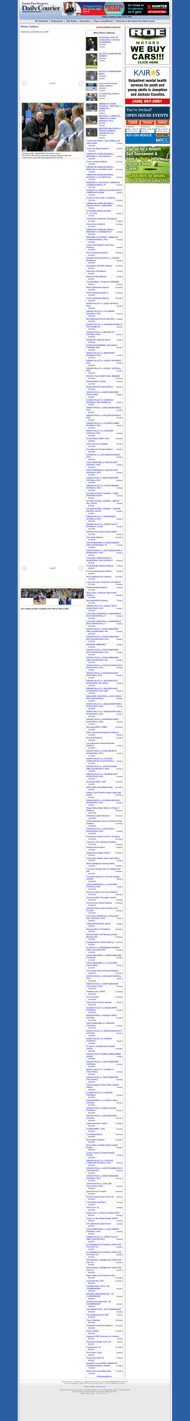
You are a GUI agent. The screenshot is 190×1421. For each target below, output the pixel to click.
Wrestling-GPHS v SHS (96, 782)
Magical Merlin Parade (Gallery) (100, 387)
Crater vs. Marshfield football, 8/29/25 (102, 1218)
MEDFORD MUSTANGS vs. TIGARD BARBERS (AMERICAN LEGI (110, 130)
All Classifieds (41, 21)
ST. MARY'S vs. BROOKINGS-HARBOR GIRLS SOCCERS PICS (103, 949)
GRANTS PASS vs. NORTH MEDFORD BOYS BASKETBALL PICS (103, 638)
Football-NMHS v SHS (96, 1129)
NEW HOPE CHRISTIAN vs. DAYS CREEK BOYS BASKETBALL (104, 697)
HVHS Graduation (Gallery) (98, 298)
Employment (57, 21)
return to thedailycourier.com (108, 27)
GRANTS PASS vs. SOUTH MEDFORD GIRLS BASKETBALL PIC (102, 659)
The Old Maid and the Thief (98, 1315)
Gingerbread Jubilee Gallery (98, 853)
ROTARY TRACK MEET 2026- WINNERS (103, 376)
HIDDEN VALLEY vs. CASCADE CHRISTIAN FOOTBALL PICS (100, 1162)
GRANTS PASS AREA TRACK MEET (102, 532)
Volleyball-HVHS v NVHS (97, 1123)
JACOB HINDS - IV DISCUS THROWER (103, 282)
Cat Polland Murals (94, 1134)
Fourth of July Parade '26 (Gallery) (101, 198)
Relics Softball (93, 1331)
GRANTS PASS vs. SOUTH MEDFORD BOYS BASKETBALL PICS (102, 651)
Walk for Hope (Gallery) (96, 277)
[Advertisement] (147, 204)
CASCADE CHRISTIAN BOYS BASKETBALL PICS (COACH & (100, 559)
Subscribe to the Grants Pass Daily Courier (135, 21)
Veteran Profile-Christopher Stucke (101, 898)
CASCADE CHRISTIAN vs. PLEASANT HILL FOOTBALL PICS (103, 917)
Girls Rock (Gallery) (95, 537)
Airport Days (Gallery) (96, 224)
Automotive (85, 21)
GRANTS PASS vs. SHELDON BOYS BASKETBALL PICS (102, 752)
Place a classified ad (103, 21)
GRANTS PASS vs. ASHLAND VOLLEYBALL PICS (99, 1185)
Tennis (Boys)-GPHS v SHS (98, 439)
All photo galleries (104, 1376)
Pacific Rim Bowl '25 (95, 1358)
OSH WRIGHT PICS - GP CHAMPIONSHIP (104, 1309)
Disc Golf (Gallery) (94, 738)
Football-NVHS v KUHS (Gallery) (100, 942)
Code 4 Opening (93, 1320)
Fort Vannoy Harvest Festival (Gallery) (103, 971)
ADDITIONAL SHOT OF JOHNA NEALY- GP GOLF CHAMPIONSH (109, 40)
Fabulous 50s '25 (94, 1347)
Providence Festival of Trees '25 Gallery (103, 837)
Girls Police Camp (94, 1353)
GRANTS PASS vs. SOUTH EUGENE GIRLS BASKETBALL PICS (102, 767)
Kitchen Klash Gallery (96, 847)
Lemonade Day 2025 (95, 1281)
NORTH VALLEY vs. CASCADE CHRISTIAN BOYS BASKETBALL (100, 760)
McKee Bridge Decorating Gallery (101, 864)
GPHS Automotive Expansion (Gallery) (103, 732)
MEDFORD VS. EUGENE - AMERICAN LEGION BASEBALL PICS (102, 238)
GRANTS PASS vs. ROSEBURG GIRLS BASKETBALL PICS (103, 720)
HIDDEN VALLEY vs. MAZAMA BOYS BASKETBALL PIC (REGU (102, 682)
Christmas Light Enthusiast (98, 816)
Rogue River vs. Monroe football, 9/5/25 (103, 1213)
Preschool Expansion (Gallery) (99, 571)
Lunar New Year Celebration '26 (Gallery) (104, 582)
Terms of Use (101, 1386)
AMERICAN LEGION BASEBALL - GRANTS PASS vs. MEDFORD (101, 204)
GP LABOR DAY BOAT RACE (99, 1224)
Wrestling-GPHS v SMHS (97, 727)
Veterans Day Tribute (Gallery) (99, 903)
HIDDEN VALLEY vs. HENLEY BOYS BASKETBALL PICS (102, 607)
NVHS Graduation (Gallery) (98, 287)
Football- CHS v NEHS (96, 992)
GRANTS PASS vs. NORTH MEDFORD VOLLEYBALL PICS (103, 985)
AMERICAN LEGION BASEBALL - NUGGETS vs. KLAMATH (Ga (101, 176)
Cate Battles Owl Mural (96, 1202)
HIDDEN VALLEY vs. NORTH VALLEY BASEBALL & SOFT (102, 525)
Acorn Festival (93, 997)
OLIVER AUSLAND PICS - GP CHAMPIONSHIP (99, 1303)
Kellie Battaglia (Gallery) (97, 587)
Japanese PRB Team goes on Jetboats (103, 1336)
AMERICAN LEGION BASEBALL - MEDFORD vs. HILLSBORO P (101, 155)
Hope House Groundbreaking (99, 1371)
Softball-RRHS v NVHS (96, 381)
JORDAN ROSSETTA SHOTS (99, 924)
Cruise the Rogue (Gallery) (98, 149)
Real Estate (71, 21)
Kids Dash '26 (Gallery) (96, 271)
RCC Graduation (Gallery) (97, 253)
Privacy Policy (89, 1386)
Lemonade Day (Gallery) (109, 94)
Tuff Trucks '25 (93, 1208)
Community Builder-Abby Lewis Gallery (103, 858)
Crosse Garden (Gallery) (97, 162)
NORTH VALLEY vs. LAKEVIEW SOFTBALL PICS (100, 432)
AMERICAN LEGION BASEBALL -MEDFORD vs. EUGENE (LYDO (101, 168)
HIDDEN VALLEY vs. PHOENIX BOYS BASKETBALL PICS (102, 775)
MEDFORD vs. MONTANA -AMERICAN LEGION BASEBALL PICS (110, 118)
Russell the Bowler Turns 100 (99, 1342)
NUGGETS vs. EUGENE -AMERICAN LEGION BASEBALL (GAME (102, 1364)
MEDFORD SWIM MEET (96, 645)
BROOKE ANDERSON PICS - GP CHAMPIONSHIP (100, 1295)
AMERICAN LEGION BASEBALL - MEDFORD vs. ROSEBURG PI (101, 231)
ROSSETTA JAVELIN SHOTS (98, 340)
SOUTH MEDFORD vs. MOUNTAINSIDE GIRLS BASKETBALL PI (103, 544)
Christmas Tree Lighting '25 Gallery (101, 842)
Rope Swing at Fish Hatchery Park (101, 1276)
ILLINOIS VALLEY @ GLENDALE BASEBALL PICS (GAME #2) (100, 401)
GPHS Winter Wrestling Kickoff (100, 787)
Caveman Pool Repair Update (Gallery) (108, 85)
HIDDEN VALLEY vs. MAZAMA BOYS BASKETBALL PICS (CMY (102, 689)
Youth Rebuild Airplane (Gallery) (100, 566)
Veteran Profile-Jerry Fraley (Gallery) (102, 892)
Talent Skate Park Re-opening (99, 1002)
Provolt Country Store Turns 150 (100, 1197)
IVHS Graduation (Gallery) (97, 293)
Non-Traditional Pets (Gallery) (99, 577)
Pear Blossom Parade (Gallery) (100, 449)
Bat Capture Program (96, 1140)
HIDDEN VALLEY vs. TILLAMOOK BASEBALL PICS (101, 312)
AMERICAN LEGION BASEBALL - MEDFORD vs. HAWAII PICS (110, 106)
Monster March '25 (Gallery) (98, 929)
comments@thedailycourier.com (116, 1381)
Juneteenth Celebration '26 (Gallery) (102, 219)
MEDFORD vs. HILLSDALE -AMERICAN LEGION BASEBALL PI (103, 184)
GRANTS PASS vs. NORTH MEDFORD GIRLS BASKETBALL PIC (103, 630)
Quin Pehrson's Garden (96, 1191)
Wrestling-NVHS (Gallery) (97, 601)
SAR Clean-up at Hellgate (97, 444)
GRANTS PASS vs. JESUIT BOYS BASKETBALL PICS (100, 830)
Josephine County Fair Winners (100, 1326)
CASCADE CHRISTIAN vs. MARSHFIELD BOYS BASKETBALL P (104, 615)
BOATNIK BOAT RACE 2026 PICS (101, 319)
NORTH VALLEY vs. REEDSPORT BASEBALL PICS (101, 354)
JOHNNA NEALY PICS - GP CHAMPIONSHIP (98, 1287)
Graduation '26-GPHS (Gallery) (99, 266)
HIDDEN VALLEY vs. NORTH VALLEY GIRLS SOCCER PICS (102, 1238)
